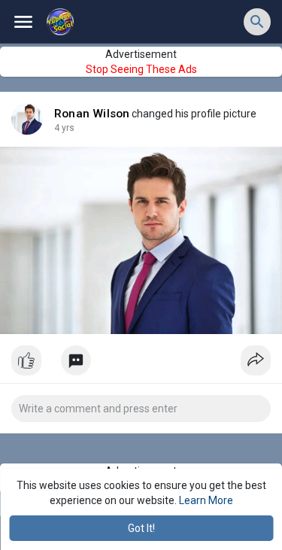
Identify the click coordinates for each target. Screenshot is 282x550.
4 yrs (64, 128)
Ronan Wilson (91, 113)
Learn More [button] (206, 500)
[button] (257, 21)
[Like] (141, 364)
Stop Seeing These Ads (141, 69)
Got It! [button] (141, 528)
